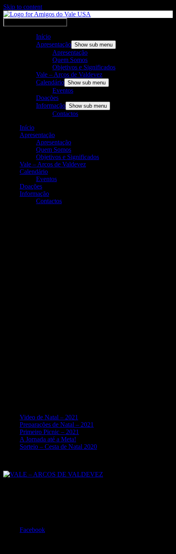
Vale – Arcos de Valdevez (69, 74)
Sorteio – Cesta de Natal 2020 (58, 446)
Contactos (65, 113)
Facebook (32, 529)
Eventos (62, 90)
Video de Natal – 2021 (49, 417)
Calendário (50, 82)
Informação (50, 105)
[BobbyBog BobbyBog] (56, 235)
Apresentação (53, 44)
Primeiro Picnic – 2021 (49, 431)
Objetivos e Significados (83, 67)
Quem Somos (70, 59)
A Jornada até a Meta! (48, 439)
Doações (47, 97)
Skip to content (22, 6)
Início (43, 36)
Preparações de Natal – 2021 (57, 424)
